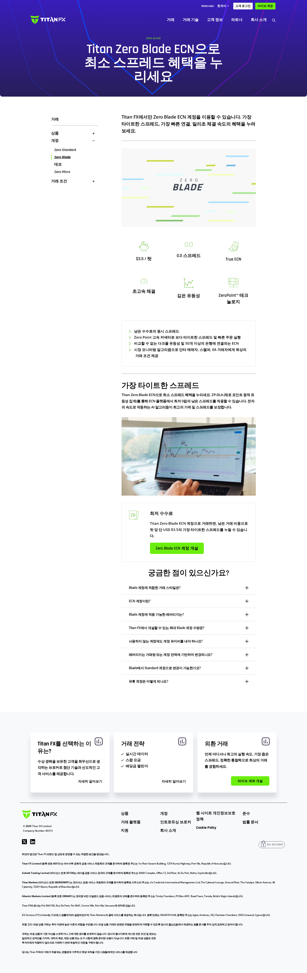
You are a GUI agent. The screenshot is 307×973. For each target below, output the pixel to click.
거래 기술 (191, 19)
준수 (246, 813)
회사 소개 (259, 19)
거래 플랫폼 (131, 822)
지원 (124, 830)
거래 (170, 19)
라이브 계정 (265, 6)
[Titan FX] (48, 20)
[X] (24, 841)
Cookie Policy (206, 827)
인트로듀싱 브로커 (175, 822)
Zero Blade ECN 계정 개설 (177, 548)
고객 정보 (215, 19)
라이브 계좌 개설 (250, 781)
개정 (164, 813)
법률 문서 (250, 822)
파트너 (236, 19)
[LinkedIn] (32, 841)
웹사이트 (173, 924)
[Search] (274, 20)
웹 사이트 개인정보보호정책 (215, 816)
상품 (124, 813)
